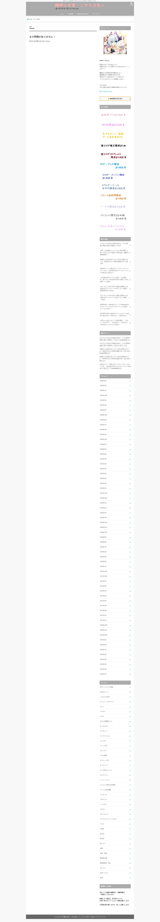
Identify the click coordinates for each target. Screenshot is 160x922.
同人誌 (102, 833)
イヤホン (103, 711)
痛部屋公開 (103, 858)
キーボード (103, 731)
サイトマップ (96, 14)
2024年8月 (103, 420)
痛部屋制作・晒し (105, 863)
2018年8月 (103, 542)
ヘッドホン (103, 804)
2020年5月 (103, 473)
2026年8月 (103, 381)
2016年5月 (103, 659)
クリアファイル (105, 736)
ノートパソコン (105, 780)
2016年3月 (103, 669)
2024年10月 (103, 415)
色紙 (101, 877)
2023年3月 (103, 449)
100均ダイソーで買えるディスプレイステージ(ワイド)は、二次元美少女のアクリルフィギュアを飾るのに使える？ (114, 270)
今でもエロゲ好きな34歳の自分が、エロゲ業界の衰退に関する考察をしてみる (114, 244)
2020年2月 (103, 488)
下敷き (102, 829)
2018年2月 (103, 561)
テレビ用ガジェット (106, 770)
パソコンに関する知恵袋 (107, 785)
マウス (102, 824)
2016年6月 (103, 654)
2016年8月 (103, 644)
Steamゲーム (104, 692)
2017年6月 (103, 596)
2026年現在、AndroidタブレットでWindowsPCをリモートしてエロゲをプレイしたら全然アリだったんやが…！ (114, 306)
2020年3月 (103, 483)
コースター (103, 741)
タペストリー (104, 765)
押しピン (103, 843)
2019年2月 (103, 512)
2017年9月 (103, 581)
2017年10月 (103, 576)
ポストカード (104, 814)
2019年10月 (103, 498)
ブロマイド (103, 799)
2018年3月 (103, 556)
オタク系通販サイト (106, 721)
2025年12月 (103, 395)
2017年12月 (103, 571)
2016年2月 (103, 674)
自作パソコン (104, 873)
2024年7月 (103, 425)
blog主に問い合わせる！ (83, 14)
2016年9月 (103, 640)
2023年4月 (103, 444)
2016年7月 (103, 649)
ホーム (62, 14)
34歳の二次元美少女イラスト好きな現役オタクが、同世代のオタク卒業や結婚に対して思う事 (114, 261)
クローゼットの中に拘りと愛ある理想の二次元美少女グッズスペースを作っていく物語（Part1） (114, 297)
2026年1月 (103, 390)
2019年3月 (103, 508)
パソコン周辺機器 (105, 789)
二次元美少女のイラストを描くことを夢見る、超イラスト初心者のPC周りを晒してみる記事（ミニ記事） (114, 279)
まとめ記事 (70, 14)
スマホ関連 (103, 755)
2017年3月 (103, 610)
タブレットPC (104, 760)
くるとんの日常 (105, 697)
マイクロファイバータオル (108, 819)
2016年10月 (103, 635)
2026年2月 (103, 385)
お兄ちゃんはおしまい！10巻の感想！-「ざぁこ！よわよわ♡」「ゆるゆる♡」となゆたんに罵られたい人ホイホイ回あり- (114, 322)
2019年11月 (103, 493)
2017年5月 (103, 600)
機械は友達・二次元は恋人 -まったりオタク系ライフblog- (78, 916)
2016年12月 (103, 625)
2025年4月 (103, 410)
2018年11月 (103, 527)
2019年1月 (103, 517)
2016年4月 (103, 664)
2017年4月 (103, 605)
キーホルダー (104, 726)
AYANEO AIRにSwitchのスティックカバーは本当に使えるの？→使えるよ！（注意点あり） (114, 314)
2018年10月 (103, 532)
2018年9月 (103, 537)
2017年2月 (103, 615)
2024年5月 (103, 429)
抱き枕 (102, 838)
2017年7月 (103, 591)
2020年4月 (103, 478)
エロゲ (102, 716)
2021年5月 (103, 459)
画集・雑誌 (103, 853)
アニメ (102, 706)
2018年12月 (103, 522)
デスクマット (104, 775)
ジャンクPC (104, 745)
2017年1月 (103, 620)
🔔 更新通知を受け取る (115, 98)
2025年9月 (103, 400)
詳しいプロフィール (106, 91)
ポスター (103, 809)
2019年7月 (103, 503)
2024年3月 (103, 434)
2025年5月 (103, 405)
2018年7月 (103, 547)
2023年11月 (103, 439)
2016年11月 (103, 630)
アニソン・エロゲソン (107, 701)
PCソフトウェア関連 (106, 687)
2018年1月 (103, 566)
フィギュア (103, 794)
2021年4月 (103, 464)
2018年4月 (103, 552)
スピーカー (103, 750)
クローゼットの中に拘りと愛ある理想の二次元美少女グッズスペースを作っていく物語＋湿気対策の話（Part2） (114, 288)
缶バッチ (103, 868)
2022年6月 (103, 454)
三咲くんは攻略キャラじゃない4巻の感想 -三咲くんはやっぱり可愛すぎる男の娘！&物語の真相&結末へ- (114, 252)
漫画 (101, 848)
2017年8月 (103, 586)
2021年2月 (103, 469)
